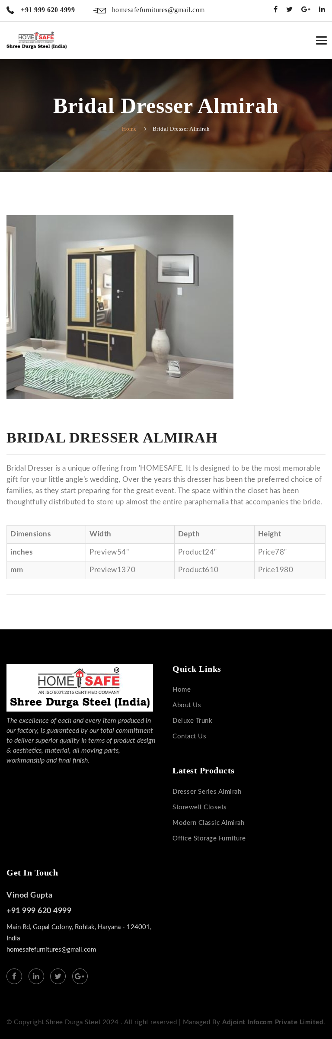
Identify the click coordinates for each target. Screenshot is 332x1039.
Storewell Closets (199, 807)
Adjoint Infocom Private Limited (272, 1022)
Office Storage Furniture (209, 838)
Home (129, 128)
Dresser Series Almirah (206, 792)
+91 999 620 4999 (47, 9)
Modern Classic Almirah (208, 823)
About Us (186, 705)
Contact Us (189, 736)
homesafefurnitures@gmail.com (157, 9)
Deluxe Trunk (192, 721)
